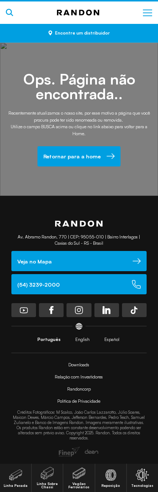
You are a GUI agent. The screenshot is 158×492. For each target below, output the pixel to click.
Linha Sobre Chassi (47, 485)
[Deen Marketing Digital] (91, 452)
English (82, 339)
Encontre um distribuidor (82, 33)
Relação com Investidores (79, 377)
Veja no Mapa (34, 261)
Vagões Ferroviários (78, 485)
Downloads (78, 364)
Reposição (110, 485)
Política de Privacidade (78, 401)
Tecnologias (142, 485)
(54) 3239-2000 (38, 284)
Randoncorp (79, 389)
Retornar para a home (72, 156)
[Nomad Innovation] (69, 451)
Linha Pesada (16, 485)
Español (111, 339)
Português (49, 339)
